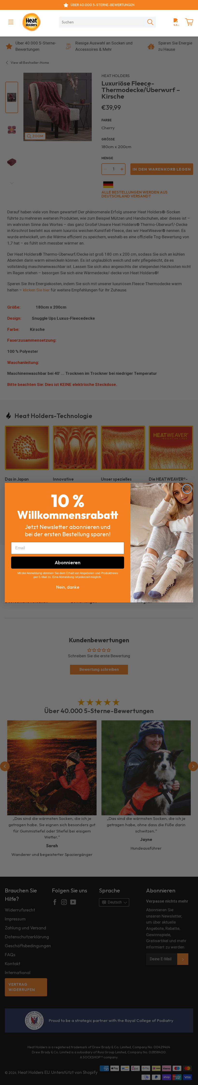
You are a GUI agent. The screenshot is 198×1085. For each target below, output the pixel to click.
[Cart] (189, 22)
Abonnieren (67, 562)
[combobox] (102, 22)
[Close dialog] (187, 489)
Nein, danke (67, 587)
